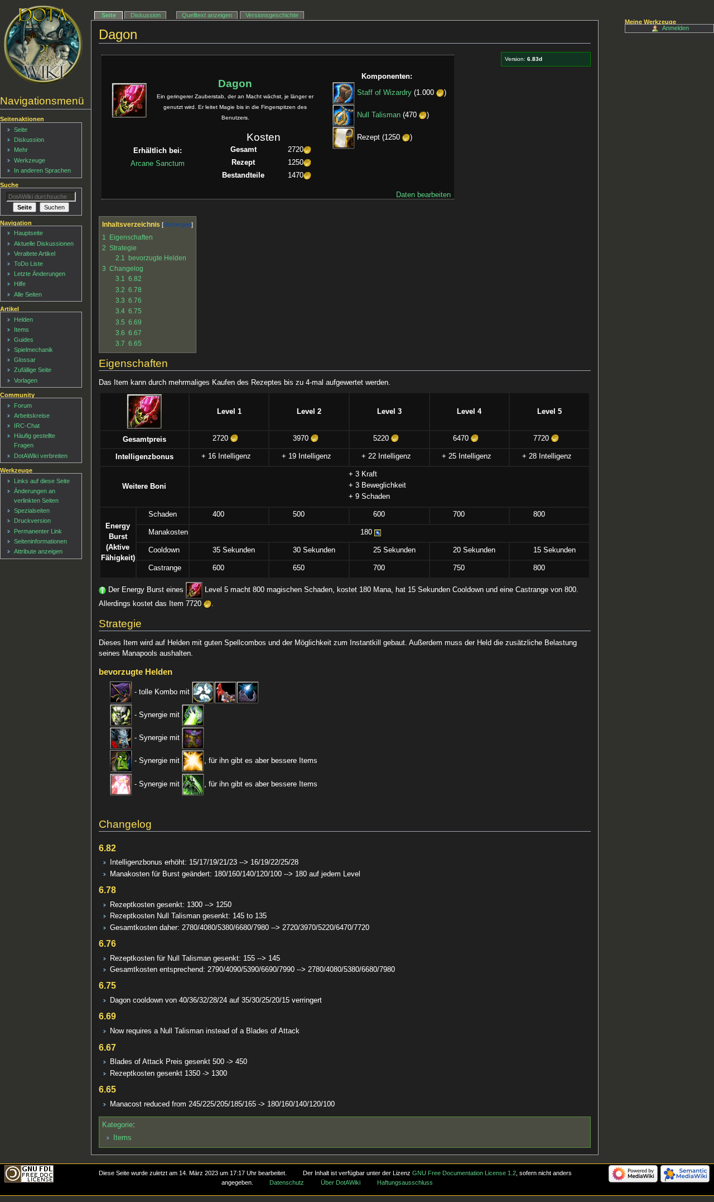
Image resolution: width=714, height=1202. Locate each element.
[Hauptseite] (43, 44)
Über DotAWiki (340, 1182)
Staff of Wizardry (384, 93)
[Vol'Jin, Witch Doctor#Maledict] (193, 738)
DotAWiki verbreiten (40, 455)
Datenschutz (286, 1182)
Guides (23, 339)
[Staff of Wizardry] (343, 93)
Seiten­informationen (40, 541)
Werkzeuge (29, 160)
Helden (23, 319)
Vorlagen (25, 380)
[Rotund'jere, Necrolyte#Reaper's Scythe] (193, 784)
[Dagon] (144, 411)
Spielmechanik (33, 349)
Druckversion (32, 520)
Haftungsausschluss (405, 1182)
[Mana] (377, 532)
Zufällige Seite (32, 369)
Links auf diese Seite (42, 481)
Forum (23, 405)
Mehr (21, 149)
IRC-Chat (27, 425)
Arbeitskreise (32, 415)
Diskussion (146, 15)
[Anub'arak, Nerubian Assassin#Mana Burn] (248, 692)
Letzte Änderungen (39, 273)
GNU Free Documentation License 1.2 (464, 1173)
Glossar (25, 359)
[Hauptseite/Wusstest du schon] (102, 590)
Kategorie (117, 1125)
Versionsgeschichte (271, 15)
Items (122, 1138)
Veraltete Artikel (34, 253)
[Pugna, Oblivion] (121, 715)
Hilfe (20, 283)
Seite (109, 15)
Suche (9, 185)
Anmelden (675, 28)
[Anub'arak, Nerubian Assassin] (121, 692)
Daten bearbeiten (423, 195)
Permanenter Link (38, 531)
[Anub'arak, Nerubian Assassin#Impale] (225, 692)
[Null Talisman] (343, 116)
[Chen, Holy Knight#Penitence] (193, 761)
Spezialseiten (32, 510)
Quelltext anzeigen (207, 15)
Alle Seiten (28, 294)
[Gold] (440, 93)
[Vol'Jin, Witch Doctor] (121, 738)
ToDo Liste (28, 263)
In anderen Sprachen (42, 170)
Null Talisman (379, 116)
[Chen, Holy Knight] (121, 761)
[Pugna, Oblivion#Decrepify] (193, 715)
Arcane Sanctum (158, 164)
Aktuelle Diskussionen (44, 243)
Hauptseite (28, 233)
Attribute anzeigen (38, 551)
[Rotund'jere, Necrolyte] (121, 784)
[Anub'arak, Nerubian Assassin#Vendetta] (203, 692)
